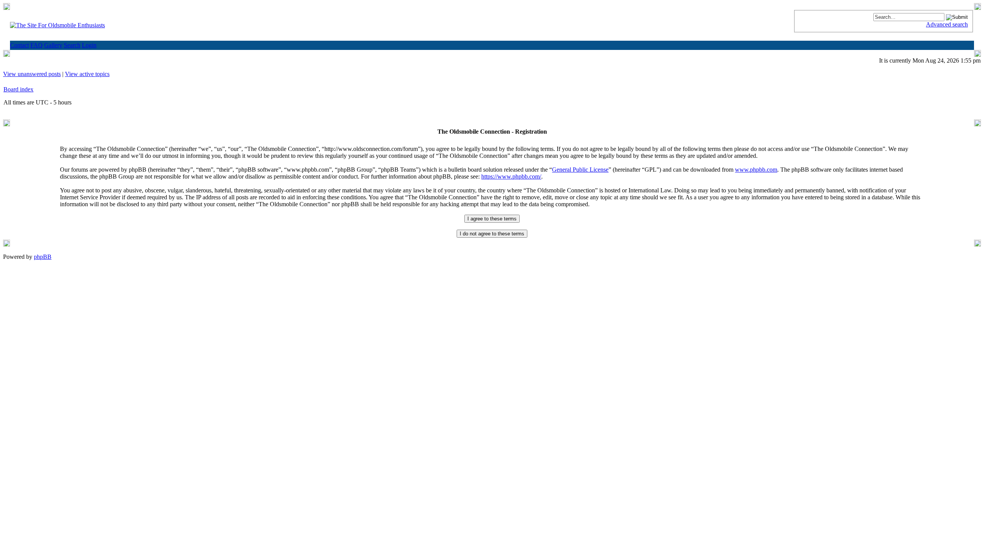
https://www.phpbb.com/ (511, 176)
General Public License (580, 169)
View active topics (87, 74)
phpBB (43, 256)
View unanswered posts (32, 74)
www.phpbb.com (756, 169)
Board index (18, 89)
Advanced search (947, 24)
